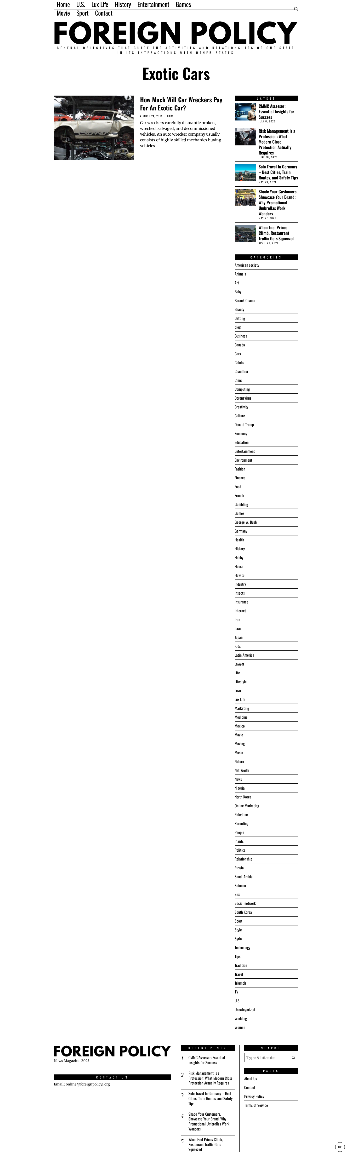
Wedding (241, 1018)
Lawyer (239, 664)
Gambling (241, 504)
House (239, 566)
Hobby (239, 557)
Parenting (241, 823)
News (238, 779)
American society (247, 265)
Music (239, 752)
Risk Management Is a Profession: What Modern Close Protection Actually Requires (277, 141)
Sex (237, 894)
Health (239, 540)
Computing (242, 389)
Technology (242, 947)
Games (239, 513)
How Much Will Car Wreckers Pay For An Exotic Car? (181, 104)
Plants (239, 841)
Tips (237, 956)
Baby (238, 291)
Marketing (242, 708)
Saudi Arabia (244, 876)
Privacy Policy (254, 1096)
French (239, 495)
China (239, 380)
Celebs (239, 362)
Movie (239, 735)
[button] (293, 1057)
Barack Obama (245, 300)
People (239, 832)
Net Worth (242, 770)
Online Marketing (247, 806)
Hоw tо (239, 575)
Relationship (243, 859)
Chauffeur (241, 371)
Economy (241, 433)
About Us (250, 1078)
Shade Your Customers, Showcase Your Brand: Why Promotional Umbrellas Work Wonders (278, 202)
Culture (240, 416)
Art (237, 283)
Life (237, 673)
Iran (237, 619)
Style (238, 930)
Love (238, 690)
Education (242, 442)
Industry (240, 584)
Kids (238, 646)
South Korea (243, 912)
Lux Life (240, 699)
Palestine (241, 814)
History (240, 548)
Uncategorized (245, 1009)
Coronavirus (243, 398)
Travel (239, 974)
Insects (240, 593)
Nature (239, 761)
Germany (241, 531)
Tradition (241, 965)
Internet (240, 611)
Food (238, 486)
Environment (243, 460)
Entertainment (245, 451)
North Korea (243, 797)
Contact (249, 1087)
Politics (240, 850)
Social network (245, 903)
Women (240, 1027)
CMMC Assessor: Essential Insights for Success (276, 111)
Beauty (239, 309)
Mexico (240, 726)
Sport (238, 921)
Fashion (240, 469)
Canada (240, 345)
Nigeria (240, 788)
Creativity (241, 407)
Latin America (244, 655)
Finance (240, 478)
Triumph (240, 983)
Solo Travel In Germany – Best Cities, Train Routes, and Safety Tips (278, 172)
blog (238, 327)
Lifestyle (241, 681)
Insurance (241, 602)
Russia (239, 868)
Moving (240, 743)
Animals (240, 274)
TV (236, 992)
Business (241, 336)
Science (240, 885)
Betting (240, 318)
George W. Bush (246, 522)
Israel (239, 628)
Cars (170, 116)
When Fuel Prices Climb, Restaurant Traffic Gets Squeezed (277, 233)
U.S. (237, 1001)
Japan (239, 637)
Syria (238, 938)
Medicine (241, 717)
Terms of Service (256, 1105)
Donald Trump (244, 424)
